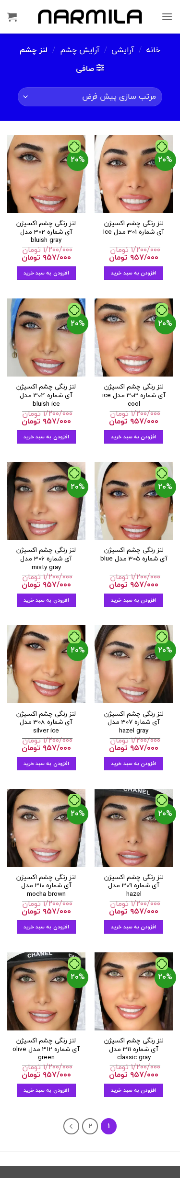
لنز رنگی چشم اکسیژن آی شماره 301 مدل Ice (133, 227)
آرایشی (122, 50)
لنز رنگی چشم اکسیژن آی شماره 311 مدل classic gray (134, 1049)
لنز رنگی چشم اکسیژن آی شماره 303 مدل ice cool (134, 395)
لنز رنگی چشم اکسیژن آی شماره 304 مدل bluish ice (46, 395)
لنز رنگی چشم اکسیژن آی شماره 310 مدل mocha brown (46, 885)
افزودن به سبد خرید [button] (133, 272)
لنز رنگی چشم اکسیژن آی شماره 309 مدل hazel (134, 885)
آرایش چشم (79, 50)
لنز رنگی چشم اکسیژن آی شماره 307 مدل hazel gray (134, 722)
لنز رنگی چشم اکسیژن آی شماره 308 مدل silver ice (46, 722)
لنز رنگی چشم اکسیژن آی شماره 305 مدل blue (134, 554)
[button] (167, 16)
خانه (153, 50)
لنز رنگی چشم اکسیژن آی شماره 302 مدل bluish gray (46, 231)
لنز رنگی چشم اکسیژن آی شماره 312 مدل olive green (46, 1049)
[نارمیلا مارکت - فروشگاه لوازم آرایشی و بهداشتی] (90, 16)
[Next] (71, 1126)
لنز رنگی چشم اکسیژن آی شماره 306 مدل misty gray (46, 558)
